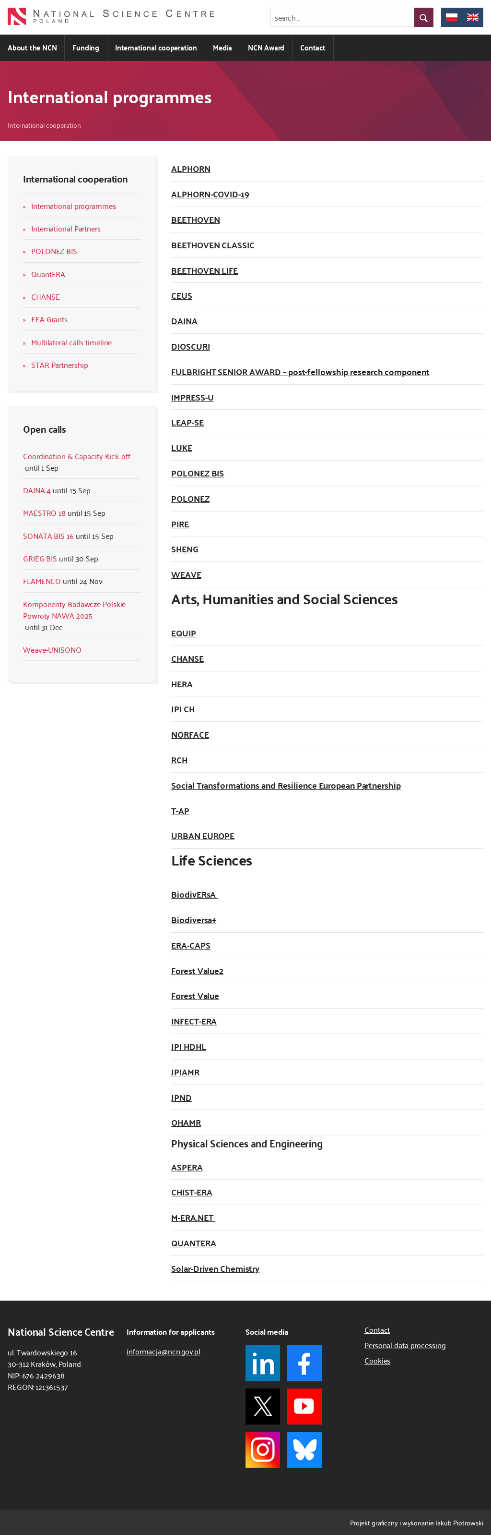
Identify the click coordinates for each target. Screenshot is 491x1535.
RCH (179, 760)
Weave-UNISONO (52, 649)
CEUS (181, 295)
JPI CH (182, 709)
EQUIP (183, 633)
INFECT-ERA (194, 1021)
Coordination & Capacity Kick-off (76, 456)
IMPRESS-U (192, 397)
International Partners (66, 228)
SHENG (185, 549)
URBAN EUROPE (202, 835)
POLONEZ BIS (54, 250)
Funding (85, 47)
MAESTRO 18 (44, 512)
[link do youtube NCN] (304, 1407)
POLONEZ (190, 498)
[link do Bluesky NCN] (304, 1450)
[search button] (423, 17)
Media (222, 47)
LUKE (181, 447)
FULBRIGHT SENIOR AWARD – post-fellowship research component (300, 371)
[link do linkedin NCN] (263, 1363)
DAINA (184, 321)
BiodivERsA (194, 894)
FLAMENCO (42, 580)
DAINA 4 (37, 490)
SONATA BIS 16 (48, 535)
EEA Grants (49, 319)
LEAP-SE (187, 422)
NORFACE (190, 734)
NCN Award (266, 47)
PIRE (180, 524)
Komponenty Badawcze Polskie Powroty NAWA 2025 (74, 609)
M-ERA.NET (193, 1217)
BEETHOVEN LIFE (204, 270)
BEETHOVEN (195, 219)
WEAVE (186, 574)
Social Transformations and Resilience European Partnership (285, 785)
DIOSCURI (190, 346)
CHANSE (45, 296)
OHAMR (186, 1122)
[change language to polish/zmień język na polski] (451, 17)
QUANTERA (193, 1243)
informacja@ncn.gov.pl (163, 1351)
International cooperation (156, 47)
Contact (313, 47)
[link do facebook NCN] (304, 1363)
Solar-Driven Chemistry (215, 1268)
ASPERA (186, 1167)
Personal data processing (405, 1345)
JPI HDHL (188, 1046)
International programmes (73, 205)
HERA (182, 684)
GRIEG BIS (40, 558)
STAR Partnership (59, 364)
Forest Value (195, 995)
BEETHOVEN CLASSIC (212, 245)
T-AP (180, 810)
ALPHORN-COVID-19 (210, 194)
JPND (181, 1097)
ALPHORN (190, 168)
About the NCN (32, 47)
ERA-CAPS (190, 945)
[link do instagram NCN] (263, 1450)
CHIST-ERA (191, 1192)
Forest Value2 (197, 970)
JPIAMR (185, 1072)
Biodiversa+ (193, 919)
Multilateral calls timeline (71, 342)
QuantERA (48, 273)
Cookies (377, 1360)
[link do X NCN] (263, 1407)
